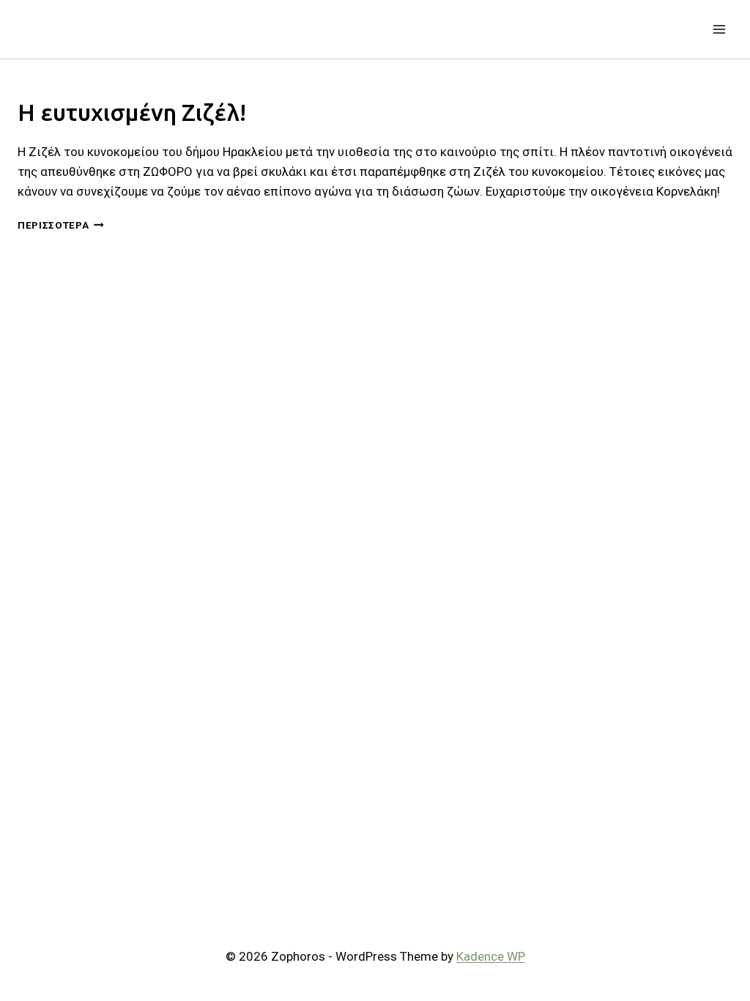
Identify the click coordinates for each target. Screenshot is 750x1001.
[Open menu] (718, 29)
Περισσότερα (61, 225)
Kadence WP (490, 956)
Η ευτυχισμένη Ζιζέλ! (132, 112)
